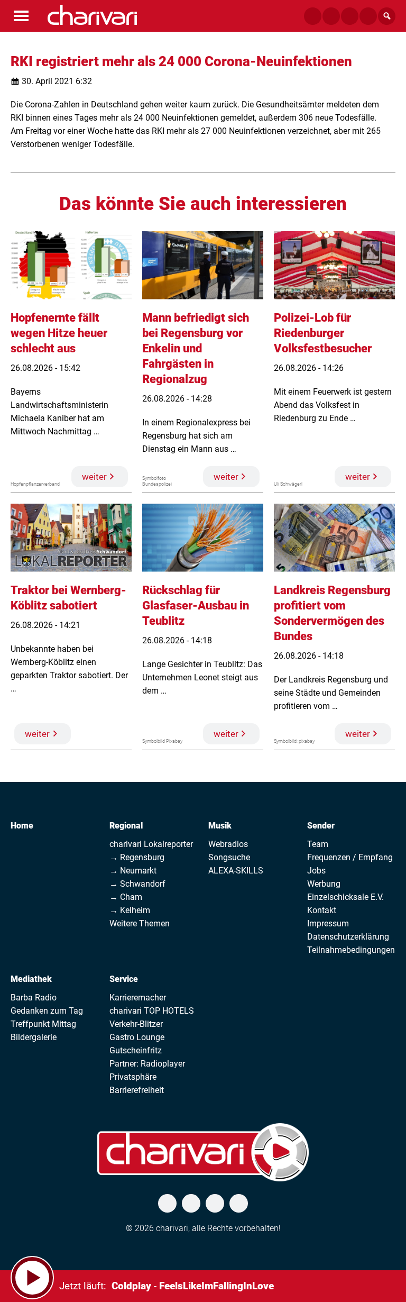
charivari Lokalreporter (151, 844)
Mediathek (31, 979)
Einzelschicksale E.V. (345, 897)
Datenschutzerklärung (348, 937)
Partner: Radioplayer (147, 1064)
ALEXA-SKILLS (235, 871)
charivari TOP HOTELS (151, 1011)
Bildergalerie (34, 1037)
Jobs (316, 871)
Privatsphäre (132, 1077)
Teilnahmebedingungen (351, 950)
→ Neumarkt (132, 871)
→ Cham (125, 897)
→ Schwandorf (137, 884)
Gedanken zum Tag (47, 1011)
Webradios (228, 844)
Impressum (328, 923)
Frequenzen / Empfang (350, 857)
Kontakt (321, 910)
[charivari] (92, 15)
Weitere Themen (139, 923)
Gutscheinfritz (135, 1050)
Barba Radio (34, 998)
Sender (321, 826)
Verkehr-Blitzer (136, 1024)
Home (22, 826)
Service (123, 979)
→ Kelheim (129, 910)
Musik (220, 826)
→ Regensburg (136, 857)
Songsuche (229, 857)
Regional (126, 826)
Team (317, 844)
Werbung (323, 884)
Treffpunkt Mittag (43, 1024)
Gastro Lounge (136, 1037)
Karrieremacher (137, 998)
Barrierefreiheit (136, 1090)
